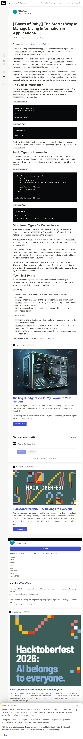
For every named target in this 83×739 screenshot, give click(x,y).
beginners (44, 38)
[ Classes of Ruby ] (46, 338)
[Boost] (4, 77)
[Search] (10, 3)
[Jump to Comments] (4, 62)
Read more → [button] (20, 424)
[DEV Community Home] (3, 3)
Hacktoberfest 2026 (48, 696)
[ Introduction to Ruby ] (38, 44)
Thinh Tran (22, 11)
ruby (16, 38)
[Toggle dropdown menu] (76, 345)
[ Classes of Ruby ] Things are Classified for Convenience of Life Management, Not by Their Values (44, 591)
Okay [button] (6, 735)
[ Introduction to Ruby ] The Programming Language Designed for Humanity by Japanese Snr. (43, 602)
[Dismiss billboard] (80, 705)
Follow (45, 549)
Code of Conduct (39, 458)
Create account (74, 3)
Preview (32, 452)
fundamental (33, 38)
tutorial (23, 38)
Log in (61, 3)
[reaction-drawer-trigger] (4, 54)
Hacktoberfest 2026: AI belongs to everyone (43, 509)
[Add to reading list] (4, 70)
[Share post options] (4, 85)
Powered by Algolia (47, 3)
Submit (21, 452)
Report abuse (52, 458)
